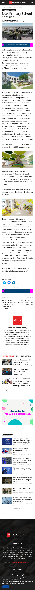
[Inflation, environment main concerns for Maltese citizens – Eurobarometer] (7, 500)
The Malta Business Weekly (11, 20)
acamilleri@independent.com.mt (21, 562)
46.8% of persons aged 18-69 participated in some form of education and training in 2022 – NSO (23, 382)
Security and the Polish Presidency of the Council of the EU (22, 450)
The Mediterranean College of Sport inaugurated (20, 371)
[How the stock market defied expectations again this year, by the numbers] (7, 480)
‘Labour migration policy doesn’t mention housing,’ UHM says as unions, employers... (23, 441)
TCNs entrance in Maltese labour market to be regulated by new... (22, 470)
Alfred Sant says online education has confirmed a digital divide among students (9, 304)
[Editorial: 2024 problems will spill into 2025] (7, 491)
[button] (32, 2)
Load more (17, 508)
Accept (5, 587)
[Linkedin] (17, 575)
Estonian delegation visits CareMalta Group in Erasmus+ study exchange (23, 362)
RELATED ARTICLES (8, 356)
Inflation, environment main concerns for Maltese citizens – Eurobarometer (23, 500)
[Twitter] (23, 575)
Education (20, 7)
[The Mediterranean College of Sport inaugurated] (7, 371)
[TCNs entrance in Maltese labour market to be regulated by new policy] (7, 470)
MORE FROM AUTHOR (23, 356)
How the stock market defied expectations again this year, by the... (22, 479)
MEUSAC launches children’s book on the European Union (25, 302)
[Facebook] (12, 575)
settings (21, 583)
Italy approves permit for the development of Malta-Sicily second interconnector (22, 460)
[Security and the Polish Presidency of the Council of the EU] (7, 451)
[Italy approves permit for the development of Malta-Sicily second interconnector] (7, 460)
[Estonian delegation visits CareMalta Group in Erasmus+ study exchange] (7, 362)
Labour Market (11, 7)
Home (3, 7)
